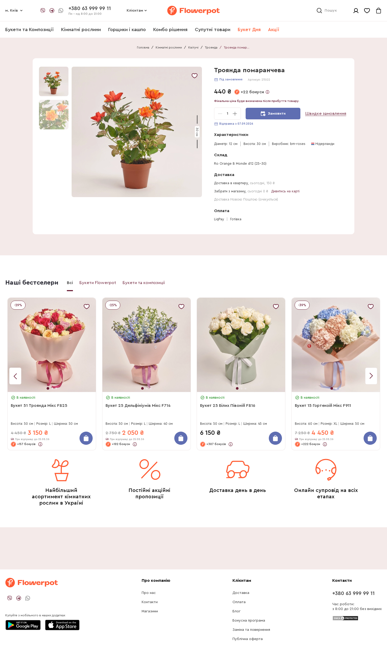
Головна (143, 47)
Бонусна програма (248, 620)
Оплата (239, 602)
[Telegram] (51, 10)
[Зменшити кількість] (220, 113)
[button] (138, 132)
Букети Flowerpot (97, 283)
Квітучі (193, 47)
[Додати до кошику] (86, 438)
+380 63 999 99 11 (353, 593)
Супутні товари (212, 29)
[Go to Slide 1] (53, 81)
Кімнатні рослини (81, 29)
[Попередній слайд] (371, 376)
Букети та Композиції (29, 29)
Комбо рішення (170, 29)
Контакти (150, 602)
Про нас (149, 593)
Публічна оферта (247, 639)
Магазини (150, 611)
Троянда (211, 47)
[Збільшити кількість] (235, 113)
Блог (236, 611)
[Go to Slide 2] (53, 114)
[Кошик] (378, 10)
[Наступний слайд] (15, 376)
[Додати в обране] (194, 75)
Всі (70, 283)
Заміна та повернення (251, 630)
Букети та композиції (143, 283)
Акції (273, 29)
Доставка (240, 593)
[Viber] (42, 10)
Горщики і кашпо (127, 29)
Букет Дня (249, 29)
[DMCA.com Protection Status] (345, 618)
